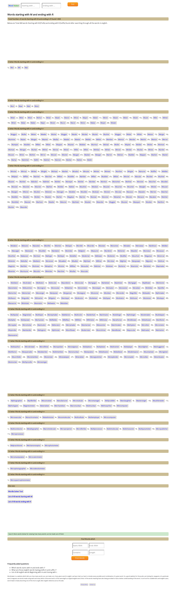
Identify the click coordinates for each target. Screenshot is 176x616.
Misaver (11, 182)
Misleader (146, 293)
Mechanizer (39, 320)
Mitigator (52, 298)
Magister (11, 266)
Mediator (36, 261)
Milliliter (78, 320)
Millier (93, 176)
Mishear (54, 171)
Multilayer (39, 315)
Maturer (63, 202)
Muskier (149, 202)
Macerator (38, 303)
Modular (95, 192)
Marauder (85, 266)
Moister (107, 192)
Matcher (164, 192)
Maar (21, 106)
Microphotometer (52, 445)
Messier (129, 197)
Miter (21, 118)
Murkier (23, 182)
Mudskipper (160, 315)
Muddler (71, 176)
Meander (100, 202)
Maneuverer (13, 335)
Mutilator (14, 283)
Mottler (81, 182)
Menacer (141, 197)
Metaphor (49, 266)
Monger (23, 150)
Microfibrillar (81, 429)
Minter (150, 150)
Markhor (161, 202)
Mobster (48, 192)
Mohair (106, 144)
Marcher (48, 176)
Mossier (15, 187)
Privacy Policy (84, 584)
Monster (140, 182)
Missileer (107, 293)
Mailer (89, 160)
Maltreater (145, 330)
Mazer (57, 118)
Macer (73, 123)
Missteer (102, 246)
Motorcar (160, 256)
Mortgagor (92, 283)
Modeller (73, 256)
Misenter (11, 271)
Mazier (23, 139)
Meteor (150, 134)
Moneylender (113, 357)
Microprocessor (17, 434)
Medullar (24, 261)
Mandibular (116, 330)
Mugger (64, 134)
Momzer (11, 150)
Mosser (54, 155)
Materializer (44, 406)
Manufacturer (62, 401)
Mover (52, 123)
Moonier (26, 187)
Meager (34, 139)
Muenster (134, 266)
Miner (13, 123)
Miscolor (37, 271)
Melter (98, 139)
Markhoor (153, 246)
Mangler (142, 187)
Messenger (40, 293)
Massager (15, 251)
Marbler (83, 176)
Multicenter (114, 347)
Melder (88, 139)
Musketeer (93, 298)
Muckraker (27, 283)
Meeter (77, 139)
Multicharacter (128, 429)
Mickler (37, 197)
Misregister (163, 352)
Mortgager (132, 283)
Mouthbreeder (158, 401)
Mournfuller (16, 357)
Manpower (136, 261)
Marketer (147, 266)
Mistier (153, 187)
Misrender (120, 293)
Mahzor (120, 155)
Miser (30, 118)
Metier (33, 134)
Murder (161, 150)
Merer (105, 118)
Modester (111, 256)
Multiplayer (128, 347)
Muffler (153, 171)
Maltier (71, 187)
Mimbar (97, 150)
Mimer (165, 118)
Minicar (24, 171)
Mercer (165, 139)
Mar (26, 67)
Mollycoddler (110, 401)
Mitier (48, 144)
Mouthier (11, 256)
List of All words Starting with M (20, 496)
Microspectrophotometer (20, 480)
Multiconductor (17, 429)
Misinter (58, 246)
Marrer (109, 155)
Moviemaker (145, 315)
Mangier (14, 192)
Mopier (127, 144)
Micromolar (27, 325)
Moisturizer (12, 362)
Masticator (41, 325)
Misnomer (114, 246)
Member (109, 139)
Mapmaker (160, 266)
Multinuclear (91, 406)
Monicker (68, 251)
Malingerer (41, 330)
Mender (132, 139)
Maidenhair (91, 315)
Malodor (34, 182)
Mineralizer (79, 357)
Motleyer (61, 256)
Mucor (62, 123)
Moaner (71, 144)
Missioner (94, 293)
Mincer (118, 150)
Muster (95, 134)
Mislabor (14, 246)
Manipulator (89, 352)
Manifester (160, 320)
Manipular (54, 293)
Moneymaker (53, 315)
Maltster (97, 266)
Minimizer (25, 303)
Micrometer (159, 325)
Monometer (82, 288)
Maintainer (160, 330)
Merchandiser (59, 406)
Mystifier (161, 288)
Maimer (47, 160)
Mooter (65, 155)
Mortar (55, 150)
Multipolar (14, 315)
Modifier (123, 256)
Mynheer (75, 202)
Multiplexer (101, 347)
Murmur (94, 144)
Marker (69, 160)
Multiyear (106, 298)
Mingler (44, 171)
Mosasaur (160, 251)
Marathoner (117, 320)
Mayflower (146, 283)
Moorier (38, 187)
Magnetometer (29, 406)
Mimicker (48, 271)
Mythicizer (56, 330)
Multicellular (79, 417)
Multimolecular (112, 429)
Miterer (26, 192)
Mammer (25, 160)
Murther (119, 171)
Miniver (107, 171)
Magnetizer (27, 315)
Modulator (120, 298)
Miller (76, 150)
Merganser (67, 293)
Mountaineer (149, 352)
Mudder (27, 144)
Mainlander (27, 330)
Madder (131, 155)
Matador (142, 192)
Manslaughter (125, 401)
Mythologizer (13, 406)
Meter (125, 118)
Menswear (140, 246)
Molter (149, 144)
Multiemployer (94, 417)
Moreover (49, 261)
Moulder (84, 192)
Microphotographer (18, 468)
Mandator (55, 251)
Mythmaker (160, 293)
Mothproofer (27, 362)
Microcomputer (110, 417)
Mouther (83, 187)
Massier (28, 202)
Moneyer (69, 182)
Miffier (25, 176)
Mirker (107, 150)
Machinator (104, 315)
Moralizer (136, 288)
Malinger (49, 256)
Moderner (86, 256)
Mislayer (69, 246)
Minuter (86, 171)
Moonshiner (101, 330)
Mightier (123, 261)
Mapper (143, 155)
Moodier (164, 182)
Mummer (11, 139)
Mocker (85, 134)
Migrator (149, 261)
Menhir (143, 139)
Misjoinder (12, 330)
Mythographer (16, 401)
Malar (23, 123)
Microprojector (66, 429)
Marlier (59, 197)
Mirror (43, 155)
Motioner (121, 251)
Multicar (161, 261)
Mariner (37, 176)
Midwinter (69, 288)
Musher (106, 134)
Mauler (74, 134)
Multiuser (133, 298)
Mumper (15, 144)
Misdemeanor (133, 352)
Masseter (36, 246)
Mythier (49, 187)
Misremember (32, 357)
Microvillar (144, 357)
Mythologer (131, 315)
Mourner (118, 187)
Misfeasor (12, 298)
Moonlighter (143, 347)
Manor (66, 118)
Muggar (118, 134)
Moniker (92, 182)
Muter (135, 118)
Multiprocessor (96, 429)
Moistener (147, 298)
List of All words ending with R (19, 502)
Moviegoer (81, 293)
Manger (98, 155)
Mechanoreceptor (34, 445)
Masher (154, 155)
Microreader (129, 357)
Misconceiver (47, 401)
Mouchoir (135, 256)
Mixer (13, 118)
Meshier (165, 197)
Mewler (43, 134)
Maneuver (29, 251)
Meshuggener (159, 347)
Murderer (108, 251)
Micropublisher (162, 429)
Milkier (59, 176)
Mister (66, 150)
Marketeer (106, 283)
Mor (12, 67)
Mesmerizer (86, 325)
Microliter (145, 325)
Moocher (152, 182)
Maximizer (118, 283)
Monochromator (32, 417)
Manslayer (65, 298)
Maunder (23, 207)
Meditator (40, 283)
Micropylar (12, 325)
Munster (105, 197)
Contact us (92, 584)
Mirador (75, 171)
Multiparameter (145, 429)
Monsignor (41, 288)
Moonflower (70, 330)
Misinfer (47, 246)
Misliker (165, 246)
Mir (19, 67)
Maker (33, 123)
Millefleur (66, 320)
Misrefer (79, 246)
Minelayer (160, 298)
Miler (155, 118)
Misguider (25, 298)
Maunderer (65, 283)
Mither (44, 150)
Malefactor (66, 315)
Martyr (14, 160)
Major (43, 123)
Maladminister (48, 417)
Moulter (37, 192)
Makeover (24, 256)
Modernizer (85, 330)
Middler (165, 171)
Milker (38, 144)
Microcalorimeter (35, 457)
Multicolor (78, 315)
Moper (103, 123)
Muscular (84, 271)
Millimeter (90, 320)
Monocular (79, 283)
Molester (11, 261)
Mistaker (127, 246)
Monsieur (147, 251)
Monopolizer (58, 347)
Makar (93, 123)
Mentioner (160, 283)
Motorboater (159, 357)
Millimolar (103, 320)
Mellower (98, 256)
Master (165, 155)
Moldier (61, 187)
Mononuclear (74, 352)
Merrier (153, 192)
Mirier (22, 155)
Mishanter (39, 298)
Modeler (72, 192)
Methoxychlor (106, 406)
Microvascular (15, 417)
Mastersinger (141, 401)
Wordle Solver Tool (15, 491)
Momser (161, 144)
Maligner (81, 251)
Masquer (136, 202)
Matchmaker (116, 325)
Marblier (23, 266)
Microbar (110, 261)
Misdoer (95, 187)
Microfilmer (44, 347)
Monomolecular (64, 417)
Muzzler (26, 197)
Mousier (106, 187)
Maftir (36, 160)
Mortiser (37, 256)
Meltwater (51, 303)
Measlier (134, 251)
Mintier (96, 171)
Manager (60, 192)
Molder (139, 144)
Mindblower (131, 320)
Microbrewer (30, 347)
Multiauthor (15, 347)
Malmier (46, 182)
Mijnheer (87, 261)
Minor (76, 118)
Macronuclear (75, 406)
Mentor (154, 139)
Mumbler (15, 202)
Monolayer (96, 288)
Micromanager (94, 401)
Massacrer (12, 303)
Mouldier (42, 251)
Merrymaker (70, 325)
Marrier (82, 197)
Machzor (39, 202)
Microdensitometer (37, 468)
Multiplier (12, 320)
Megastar (148, 256)
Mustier (11, 207)
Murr (12, 106)
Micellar (73, 271)
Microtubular (78, 401)
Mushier (161, 176)
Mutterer (121, 266)
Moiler (116, 144)
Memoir (121, 139)
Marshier (61, 271)
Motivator (110, 288)
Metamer (117, 197)
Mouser (11, 155)
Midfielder (53, 320)
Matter (79, 160)
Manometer (12, 288)
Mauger (76, 155)
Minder (129, 150)
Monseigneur (73, 347)
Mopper (59, 144)
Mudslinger (117, 315)
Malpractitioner (16, 445)
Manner (58, 160)
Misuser (165, 187)
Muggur (14, 134)
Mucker (140, 150)
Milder (139, 134)
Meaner (45, 139)
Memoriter (12, 293)
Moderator (79, 298)
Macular (138, 176)
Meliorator (56, 325)
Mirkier (34, 171)
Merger (161, 134)
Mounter (130, 187)
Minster (13, 171)
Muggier (112, 202)
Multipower (25, 320)
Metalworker (42, 352)
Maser (115, 118)
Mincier (126, 176)
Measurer (94, 251)
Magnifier (133, 293)
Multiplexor (87, 347)
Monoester (123, 288)
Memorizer (26, 293)
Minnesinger (42, 362)
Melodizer (64, 303)
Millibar (73, 266)
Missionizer (48, 357)
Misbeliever (118, 352)
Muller (23, 134)
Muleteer (109, 266)
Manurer (142, 171)
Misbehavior (103, 352)
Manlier (65, 171)
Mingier (130, 171)
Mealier (51, 202)
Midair (128, 134)
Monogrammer (96, 357)
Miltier (115, 176)
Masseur (130, 192)
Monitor (104, 182)
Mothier (128, 182)
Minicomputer (122, 406)
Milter (86, 150)
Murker (34, 150)
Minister (61, 266)
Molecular (52, 283)
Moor (37, 106)
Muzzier (88, 202)
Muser (145, 118)
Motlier (57, 182)
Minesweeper (64, 357)
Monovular (55, 288)
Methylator (131, 325)
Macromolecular (49, 429)
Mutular (94, 197)
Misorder (90, 246)
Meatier (48, 197)
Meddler (15, 197)
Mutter (53, 134)
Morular (118, 192)
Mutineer (35, 266)
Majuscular (131, 330)
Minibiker (149, 288)
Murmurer (24, 271)
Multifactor (12, 352)
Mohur (39, 118)
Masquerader (27, 352)
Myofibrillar (32, 401)
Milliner (99, 261)
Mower (113, 123)
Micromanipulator (17, 457)
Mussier (124, 202)
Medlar (56, 139)
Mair (28, 106)
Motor (83, 123)
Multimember (58, 352)
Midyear (15, 176)
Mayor (85, 118)
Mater (95, 118)
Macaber (153, 197)
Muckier (150, 176)
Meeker (66, 139)
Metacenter (101, 325)
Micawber (62, 261)
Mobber (82, 144)
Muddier (104, 176)
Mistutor (25, 246)
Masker (87, 155)
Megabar (70, 197)
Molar (48, 118)
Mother (32, 155)
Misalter (75, 261)
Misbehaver (146, 320)
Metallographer (33, 429)
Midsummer (27, 288)
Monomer (116, 182)
